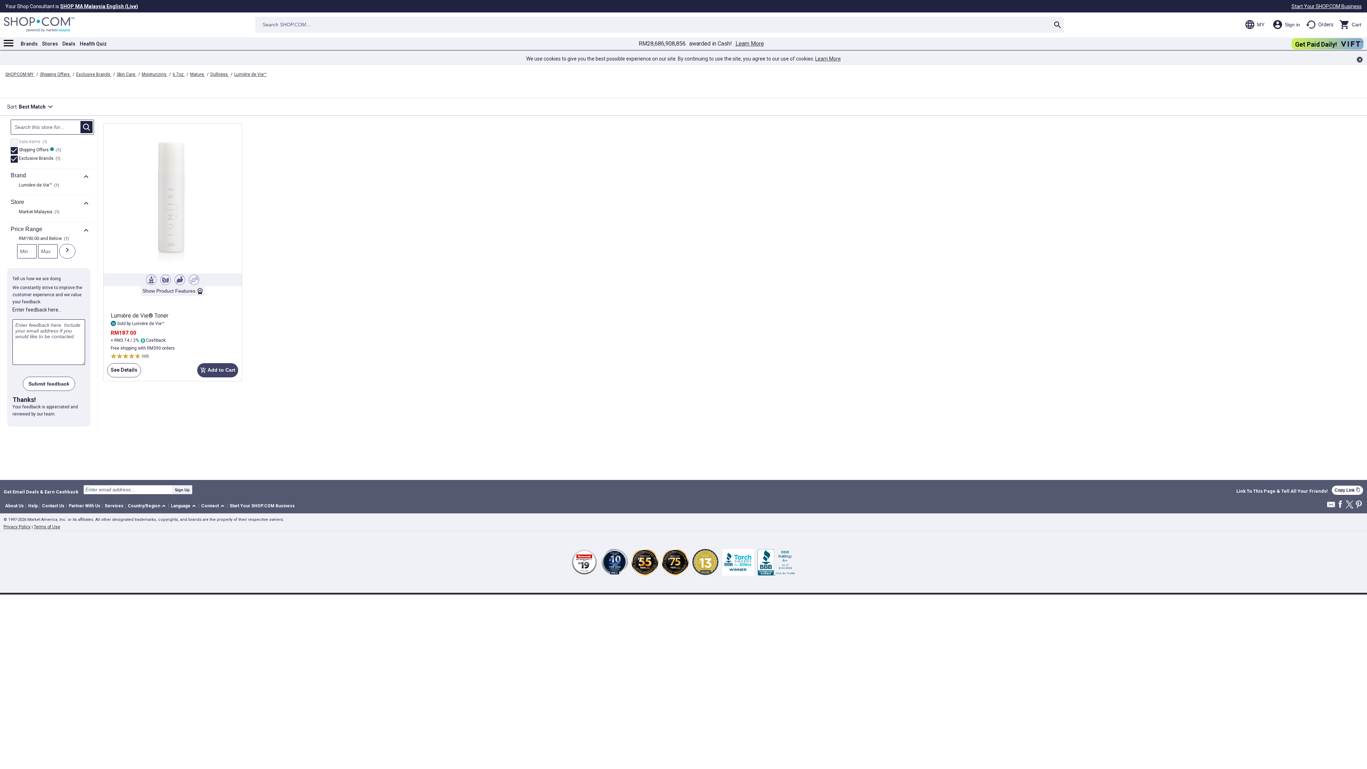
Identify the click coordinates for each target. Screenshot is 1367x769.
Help (33, 505)
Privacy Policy (17, 526)
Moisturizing (154, 74)
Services (114, 505)
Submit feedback (48, 384)
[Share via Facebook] (1340, 505)
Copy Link (1347, 490)
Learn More (749, 44)
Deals (68, 44)
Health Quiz (93, 44)
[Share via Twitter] (1349, 505)
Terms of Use (47, 526)
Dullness (219, 74)
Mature (197, 74)
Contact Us (53, 505)
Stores (50, 44)
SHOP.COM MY (20, 74)
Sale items (32, 142)
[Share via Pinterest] (1359, 505)
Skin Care (126, 74)
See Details (122, 372)
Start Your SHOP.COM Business (1327, 6)
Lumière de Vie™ (250, 74)
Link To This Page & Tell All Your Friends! (1282, 491)
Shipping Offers (55, 74)
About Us (14, 505)
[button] (148, 506)
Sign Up (182, 490)
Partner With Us (84, 505)
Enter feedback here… (37, 309)
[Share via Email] (1331, 506)
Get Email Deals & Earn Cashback (41, 491)
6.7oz (179, 74)
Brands (29, 44)
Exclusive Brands (93, 74)
